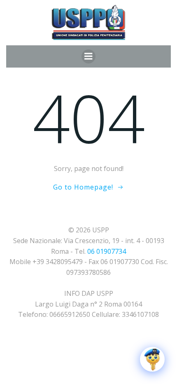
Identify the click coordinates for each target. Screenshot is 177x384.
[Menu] (88, 56)
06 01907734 (106, 251)
